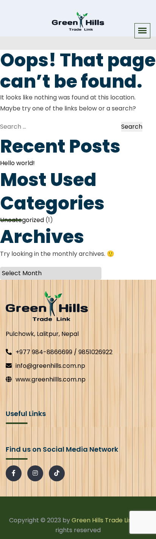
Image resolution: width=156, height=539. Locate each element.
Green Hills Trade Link (103, 520)
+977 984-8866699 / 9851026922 (64, 352)
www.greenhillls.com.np (51, 379)
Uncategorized (22, 220)
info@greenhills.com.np (50, 365)
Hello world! (17, 163)
